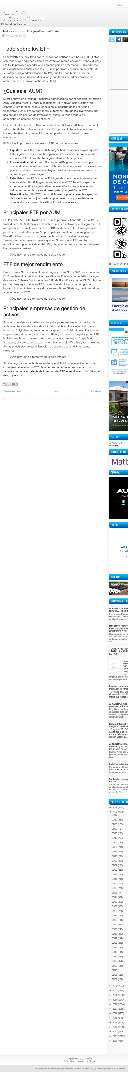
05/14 (115, 897)
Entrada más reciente (12, 391)
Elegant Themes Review (115, 1068)
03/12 (115, 938)
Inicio (56, 391)
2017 (115, 1009)
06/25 (115, 870)
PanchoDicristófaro (23, 16)
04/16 (115, 915)
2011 (115, 1036)
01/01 (115, 979)
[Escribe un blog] (7, 384)
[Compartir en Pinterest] (16, 384)
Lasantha (77, 1068)
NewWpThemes (50, 1068)
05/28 (115, 888)
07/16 (115, 856)
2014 (115, 1022)
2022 (115, 986)
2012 (115, 1031)
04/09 (115, 920)
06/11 (115, 879)
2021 (115, 990)
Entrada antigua (97, 391)
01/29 (115, 965)
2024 (115, 807)
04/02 (115, 924)
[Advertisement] (53, 422)
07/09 (115, 861)
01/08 (115, 975)
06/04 (115, 883)
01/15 (115, 970)
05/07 (115, 902)
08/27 (115, 829)
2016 (115, 1013)
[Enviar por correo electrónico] (4, 384)
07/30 (115, 847)
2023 (115, 812)
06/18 (115, 874)
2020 (115, 995)
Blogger (92, 1061)
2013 (115, 1027)
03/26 (115, 929)
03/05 (115, 943)
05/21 (115, 892)
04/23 (115, 911)
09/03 (115, 824)
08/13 (115, 838)
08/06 (115, 842)
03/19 (115, 934)
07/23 (115, 851)
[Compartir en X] (10, 384)
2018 (115, 1004)
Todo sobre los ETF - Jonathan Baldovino (31, 31)
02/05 (115, 961)
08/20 (115, 833)
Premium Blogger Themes (93, 1068)
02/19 (115, 952)
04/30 (115, 906)
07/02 (115, 865)
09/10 (115, 819)
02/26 (115, 947)
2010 (115, 1041)
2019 (115, 999)
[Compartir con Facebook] (13, 384)
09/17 (115, 815)
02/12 (115, 956)
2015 (115, 1018)
